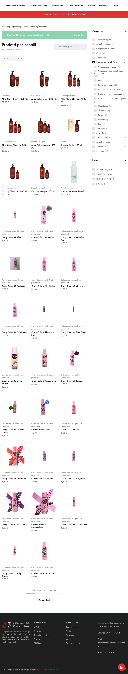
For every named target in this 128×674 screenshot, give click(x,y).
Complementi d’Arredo (14, 5)
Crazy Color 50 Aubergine (43, 381)
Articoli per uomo (67, 188)
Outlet (115, 5)
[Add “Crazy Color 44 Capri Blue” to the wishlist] (21, 318)
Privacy (37, 639)
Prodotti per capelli (11, 58)
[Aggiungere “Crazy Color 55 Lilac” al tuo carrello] (38, 416)
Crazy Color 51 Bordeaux (72, 381)
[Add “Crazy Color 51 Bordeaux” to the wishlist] (80, 367)
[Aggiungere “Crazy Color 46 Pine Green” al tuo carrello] (67, 318)
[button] (122, 667)
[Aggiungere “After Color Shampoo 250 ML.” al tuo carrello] (8, 134)
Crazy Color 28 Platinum (42, 237)
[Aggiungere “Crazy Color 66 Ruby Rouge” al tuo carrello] (8, 559)
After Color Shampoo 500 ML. (43, 146)
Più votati (38, 631)
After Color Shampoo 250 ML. (14, 146)
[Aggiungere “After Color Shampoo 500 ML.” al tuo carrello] (38, 134)
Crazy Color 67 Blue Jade (43, 573)
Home (4, 49)
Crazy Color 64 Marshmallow (38, 526)
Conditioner (6, 95)
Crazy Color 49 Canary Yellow (13, 382)
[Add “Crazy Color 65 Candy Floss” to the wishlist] (80, 511)
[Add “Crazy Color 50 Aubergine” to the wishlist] (50, 367)
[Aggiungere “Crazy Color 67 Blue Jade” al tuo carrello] (38, 559)
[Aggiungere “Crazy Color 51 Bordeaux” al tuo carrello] (67, 367)
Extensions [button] (103, 5)
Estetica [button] (91, 5)
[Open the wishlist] (50, 223)
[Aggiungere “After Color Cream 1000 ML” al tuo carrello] (8, 88)
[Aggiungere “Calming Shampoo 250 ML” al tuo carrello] (38, 180)
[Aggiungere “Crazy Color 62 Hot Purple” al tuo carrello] (8, 511)
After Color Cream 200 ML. (44, 99)
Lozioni (63, 141)
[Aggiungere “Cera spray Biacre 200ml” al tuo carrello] (67, 180)
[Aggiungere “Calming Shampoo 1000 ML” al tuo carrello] (8, 180)
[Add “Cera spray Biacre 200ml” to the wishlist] (80, 180)
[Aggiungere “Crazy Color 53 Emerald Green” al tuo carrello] (8, 416)
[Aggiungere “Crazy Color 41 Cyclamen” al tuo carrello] (8, 272)
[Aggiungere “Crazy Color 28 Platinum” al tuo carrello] (38, 223)
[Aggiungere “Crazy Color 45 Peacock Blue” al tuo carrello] (38, 318)
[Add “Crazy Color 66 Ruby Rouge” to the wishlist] (21, 559)
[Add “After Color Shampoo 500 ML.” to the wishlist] (50, 134)
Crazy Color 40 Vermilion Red (72, 238)
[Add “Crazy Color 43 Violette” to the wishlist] (80, 272)
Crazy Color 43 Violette (72, 286)
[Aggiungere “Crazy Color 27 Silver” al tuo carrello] (8, 223)
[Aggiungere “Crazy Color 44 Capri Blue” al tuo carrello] (8, 318)
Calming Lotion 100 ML (71, 145)
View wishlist (78, 35)
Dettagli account (73, 643)
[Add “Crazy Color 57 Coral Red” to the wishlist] (21, 464)
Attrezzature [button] (57, 5)
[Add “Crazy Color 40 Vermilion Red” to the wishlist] (80, 223)
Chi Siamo (38, 643)
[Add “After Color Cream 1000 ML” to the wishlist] (21, 88)
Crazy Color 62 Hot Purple (14, 524)
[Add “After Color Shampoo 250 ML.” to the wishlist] (21, 134)
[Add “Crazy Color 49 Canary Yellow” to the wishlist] (21, 367)
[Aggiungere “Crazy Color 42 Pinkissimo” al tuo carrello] (38, 272)
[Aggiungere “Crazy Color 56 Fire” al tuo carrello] (67, 416)
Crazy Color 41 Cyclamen (14, 286)
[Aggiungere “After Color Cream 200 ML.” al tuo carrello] (38, 88)
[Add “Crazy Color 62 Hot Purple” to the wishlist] (21, 511)
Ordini (68, 631)
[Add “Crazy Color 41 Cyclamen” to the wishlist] (21, 272)
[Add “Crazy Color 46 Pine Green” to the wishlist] (80, 318)
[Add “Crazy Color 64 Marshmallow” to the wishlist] (50, 511)
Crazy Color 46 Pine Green (73, 332)
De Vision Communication (48, 669)
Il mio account (72, 627)
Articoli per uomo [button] (75, 5)
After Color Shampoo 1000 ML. (73, 100)
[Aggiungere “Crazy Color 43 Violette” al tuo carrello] (67, 272)
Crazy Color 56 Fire (70, 429)
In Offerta (38, 627)
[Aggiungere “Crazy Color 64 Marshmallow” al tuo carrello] (38, 511)
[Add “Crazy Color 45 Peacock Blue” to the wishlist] (50, 318)
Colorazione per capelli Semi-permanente (13, 232)
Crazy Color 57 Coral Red (14, 478)
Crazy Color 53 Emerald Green (13, 431)
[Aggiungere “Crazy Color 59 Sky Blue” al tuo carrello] (38, 464)
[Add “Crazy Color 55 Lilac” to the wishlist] (50, 416)
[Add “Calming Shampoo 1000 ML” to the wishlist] (21, 180)
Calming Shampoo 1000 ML (14, 191)
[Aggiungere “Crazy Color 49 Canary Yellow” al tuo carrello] (8, 367)
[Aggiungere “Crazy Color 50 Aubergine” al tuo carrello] (38, 367)
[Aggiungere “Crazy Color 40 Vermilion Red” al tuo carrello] (67, 223)
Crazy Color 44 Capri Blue (14, 332)
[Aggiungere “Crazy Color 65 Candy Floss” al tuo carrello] (67, 511)
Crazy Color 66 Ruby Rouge (11, 575)
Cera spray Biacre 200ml (72, 191)
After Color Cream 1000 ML (15, 99)
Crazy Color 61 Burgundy (73, 478)
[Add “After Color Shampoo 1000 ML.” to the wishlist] (80, 88)
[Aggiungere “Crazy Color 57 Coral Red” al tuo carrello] (8, 464)
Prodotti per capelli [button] (38, 5)
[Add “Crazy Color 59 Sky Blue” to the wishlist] (50, 464)
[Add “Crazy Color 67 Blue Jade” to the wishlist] (50, 559)
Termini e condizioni (42, 635)
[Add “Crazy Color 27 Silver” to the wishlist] (21, 223)
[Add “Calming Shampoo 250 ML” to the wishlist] (50, 180)
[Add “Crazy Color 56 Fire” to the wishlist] (80, 416)
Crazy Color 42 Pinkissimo (43, 286)
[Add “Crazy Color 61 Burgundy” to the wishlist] (80, 464)
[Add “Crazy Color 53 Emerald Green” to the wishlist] (21, 416)
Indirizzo (69, 639)
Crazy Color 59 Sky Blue (42, 478)
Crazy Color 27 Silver (12, 237)
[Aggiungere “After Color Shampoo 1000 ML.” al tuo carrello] (67, 88)
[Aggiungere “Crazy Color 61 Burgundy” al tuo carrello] (67, 464)
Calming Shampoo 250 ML (43, 191)
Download (70, 635)
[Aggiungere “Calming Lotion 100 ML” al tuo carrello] (67, 134)
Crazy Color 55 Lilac (40, 429)
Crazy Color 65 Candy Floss (74, 524)
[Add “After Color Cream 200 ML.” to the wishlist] (50, 88)
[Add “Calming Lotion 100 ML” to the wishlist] (80, 134)
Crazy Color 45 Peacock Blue (42, 333)
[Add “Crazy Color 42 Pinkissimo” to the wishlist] (50, 272)
